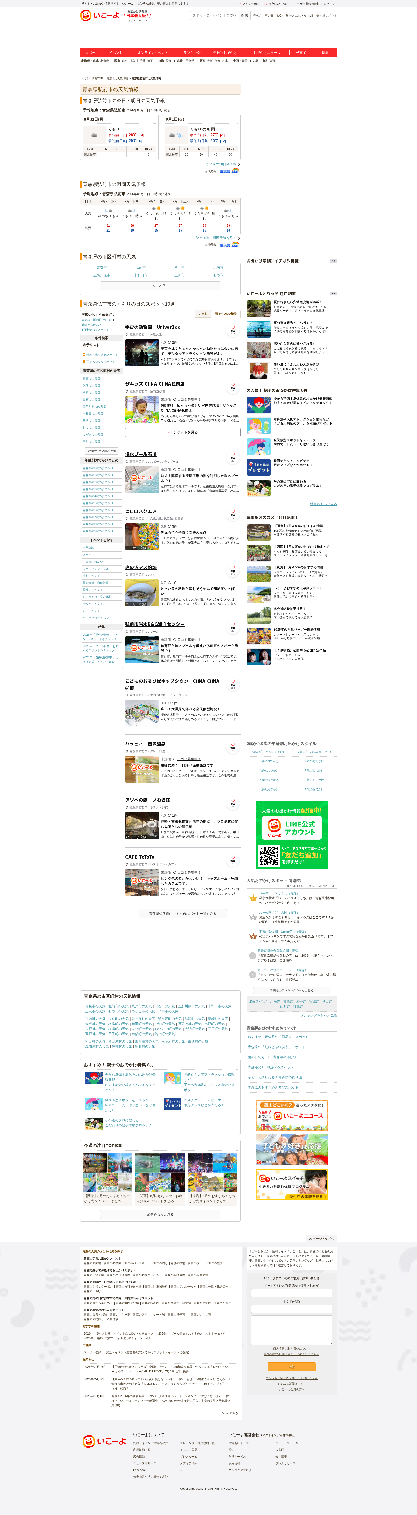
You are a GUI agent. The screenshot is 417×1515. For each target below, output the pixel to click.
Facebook (139, 1470)
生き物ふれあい (93, 562)
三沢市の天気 (91, 420)
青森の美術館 (202, 1303)
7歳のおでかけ (314, 780)
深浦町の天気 (195, 1019)
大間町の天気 (195, 1029)
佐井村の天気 (122, 1046)
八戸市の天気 (91, 392)
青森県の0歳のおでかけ (98, 468)
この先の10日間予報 (221, 164)
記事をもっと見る (160, 1214)
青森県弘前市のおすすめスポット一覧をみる (182, 913)
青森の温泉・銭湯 (95, 1314)
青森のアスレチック (184, 1286)
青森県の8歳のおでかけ (98, 524)
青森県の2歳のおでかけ (98, 482)
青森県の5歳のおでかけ (98, 503)
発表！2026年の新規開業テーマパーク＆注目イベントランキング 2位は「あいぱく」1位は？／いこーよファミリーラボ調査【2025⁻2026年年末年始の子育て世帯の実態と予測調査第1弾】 (170, 1400)
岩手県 (301, 1001)
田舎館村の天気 (147, 1041)
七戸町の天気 (214, 1024)
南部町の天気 (142, 1034)
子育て (301, 53)
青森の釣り (160, 1263)
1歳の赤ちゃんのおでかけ (314, 751)
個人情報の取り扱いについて (292, 1348)
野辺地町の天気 (190, 1024)
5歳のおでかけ (314, 770)
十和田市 (140, 275)
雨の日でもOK (274, 15)
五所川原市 (101, 275)
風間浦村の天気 (97, 1046)
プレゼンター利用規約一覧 (197, 1443)
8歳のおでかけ (269, 789)
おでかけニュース (266, 53)
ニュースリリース (144, 1463)
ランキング (191, 53)
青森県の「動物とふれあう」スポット (276, 1047)
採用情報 (234, 1463)
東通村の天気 (198, 1041)
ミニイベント (91, 611)
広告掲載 (139, 1456)
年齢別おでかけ (225, 53)
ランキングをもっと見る (318, 1015)
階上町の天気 (165, 1034)
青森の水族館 (222, 1303)
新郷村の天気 (145, 1046)
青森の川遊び (92, 1291)
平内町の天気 (95, 1019)
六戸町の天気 (95, 1029)
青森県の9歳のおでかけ (98, 531)
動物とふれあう (296, 15)
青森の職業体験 (198, 1275)
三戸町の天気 (218, 1029)
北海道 (104, 60)
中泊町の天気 (165, 1024)
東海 (161, 60)
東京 (125, 60)
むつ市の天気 (91, 427)
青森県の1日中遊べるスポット (271, 1067)
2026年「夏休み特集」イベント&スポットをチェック (100, 637)
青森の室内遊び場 (127, 1303)
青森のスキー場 (120, 1314)
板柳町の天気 (118, 1024)
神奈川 (133, 60)
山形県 (285, 1006)
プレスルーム (188, 1456)
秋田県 (327, 1001)
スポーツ (88, 555)
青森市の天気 (91, 378)
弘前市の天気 (91, 385)
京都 (217, 60)
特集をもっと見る (323, 504)
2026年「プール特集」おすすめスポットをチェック (100, 648)
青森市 (102, 268)
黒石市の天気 (91, 399)
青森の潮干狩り (178, 1314)
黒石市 (218, 268)
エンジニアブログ (240, 1470)
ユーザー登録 (92, 1352)
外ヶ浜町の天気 (143, 1019)
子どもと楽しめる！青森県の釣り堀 (275, 1077)
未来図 (279, 1450)
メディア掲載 (188, 1463)
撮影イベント (91, 576)
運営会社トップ (239, 1443)
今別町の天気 (118, 1019)
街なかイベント (93, 604)
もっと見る (228, 1413)
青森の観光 (215, 1263)
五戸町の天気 (95, 1034)
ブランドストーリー (288, 1443)
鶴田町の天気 (142, 1024)
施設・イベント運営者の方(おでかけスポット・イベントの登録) (147, 1352)
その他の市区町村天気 (101, 451)
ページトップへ (323, 1238)
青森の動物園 (112, 1263)
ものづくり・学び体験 (97, 597)
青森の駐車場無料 (156, 1286)
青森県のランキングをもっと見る (291, 990)
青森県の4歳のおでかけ (98, 496)
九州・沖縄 (260, 60)
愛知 (169, 60)
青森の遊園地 (92, 1263)
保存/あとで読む (278, 4)
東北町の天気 (142, 1029)
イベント (116, 53)
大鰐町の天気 (95, 1024)
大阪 (210, 60)
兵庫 (225, 60)
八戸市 (179, 268)
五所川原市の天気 (94, 406)
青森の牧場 (178, 1263)
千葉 (143, 60)
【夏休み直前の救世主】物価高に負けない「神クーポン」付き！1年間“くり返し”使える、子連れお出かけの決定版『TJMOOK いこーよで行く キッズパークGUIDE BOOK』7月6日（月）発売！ (171, 1384)
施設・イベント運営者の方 (150, 1443)
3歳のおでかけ (314, 761)
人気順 (203, 313)
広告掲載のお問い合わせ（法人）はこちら (291, 1354)
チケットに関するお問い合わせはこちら (292, 1378)
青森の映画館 (150, 1303)
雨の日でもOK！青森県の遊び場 (272, 1057)
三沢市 (179, 275)
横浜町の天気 (118, 1029)
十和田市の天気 (93, 413)
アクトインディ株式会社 (278, 1435)
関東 (117, 60)
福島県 (298, 1006)
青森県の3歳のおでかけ (98, 489)
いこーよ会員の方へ (292, 1389)
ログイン (329, 4)
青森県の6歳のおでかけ (98, 510)
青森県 (288, 1001)
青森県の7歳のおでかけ (98, 517)
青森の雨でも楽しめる (98, 1303)
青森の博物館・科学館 (176, 1303)
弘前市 (141, 268)
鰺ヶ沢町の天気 (170, 1019)
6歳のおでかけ (269, 780)
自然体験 (88, 548)
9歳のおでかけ (314, 789)
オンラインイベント (153, 53)
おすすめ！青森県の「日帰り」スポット (278, 1037)
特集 (325, 53)
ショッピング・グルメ (97, 569)
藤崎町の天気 (218, 1019)
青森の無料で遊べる (129, 1286)
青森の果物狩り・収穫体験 (101, 1319)
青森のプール (196, 1263)
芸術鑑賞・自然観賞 (96, 583)
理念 (231, 1450)
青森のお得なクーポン (98, 1286)
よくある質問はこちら (291, 1383)
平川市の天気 (91, 441)
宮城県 (314, 1001)
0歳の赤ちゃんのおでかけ (269, 751)
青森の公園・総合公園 (214, 1286)
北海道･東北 (258, 1001)
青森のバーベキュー (137, 1263)
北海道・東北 (90, 60)
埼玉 (150, 60)
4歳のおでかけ (269, 770)
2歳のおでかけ (269, 761)
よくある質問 (188, 1450)
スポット (92, 53)
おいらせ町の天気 (168, 1029)
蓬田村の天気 (95, 1041)
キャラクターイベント (97, 618)
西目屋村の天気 (120, 1041)
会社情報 (281, 1456)
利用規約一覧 (142, 1450)
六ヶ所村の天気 (173, 1041)
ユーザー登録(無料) (306, 4)
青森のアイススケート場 (149, 1314)
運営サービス (237, 1456)
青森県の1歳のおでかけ (98, 475)
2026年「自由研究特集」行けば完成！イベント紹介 (100, 659)
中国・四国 (240, 60)
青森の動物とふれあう (147, 1275)
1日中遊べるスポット (323, 15)
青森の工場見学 (94, 1275)
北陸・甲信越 (185, 60)
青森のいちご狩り (202, 1314)
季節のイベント (93, 590)
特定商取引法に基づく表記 (150, 1477)
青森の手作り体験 (118, 1275)
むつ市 (218, 275)
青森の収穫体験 (175, 1275)
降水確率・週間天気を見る (216, 238)
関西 (202, 60)
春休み (257, 15)
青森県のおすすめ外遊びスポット (273, 1087)
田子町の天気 (118, 1034)
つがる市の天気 (93, 434)
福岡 (272, 60)
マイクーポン (251, 4)
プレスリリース (285, 1463)
